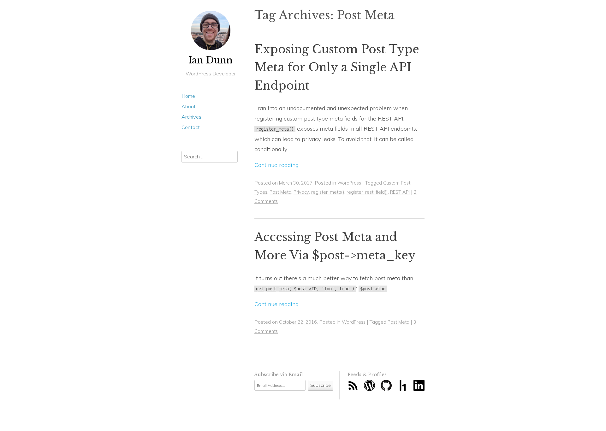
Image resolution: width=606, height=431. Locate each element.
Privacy (301, 192)
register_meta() (327, 192)
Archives (191, 117)
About (188, 106)
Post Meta (280, 192)
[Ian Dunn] (210, 30)
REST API (400, 192)
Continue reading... (277, 164)
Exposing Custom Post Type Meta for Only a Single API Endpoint (336, 67)
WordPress (349, 183)
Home (188, 96)
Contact (190, 127)
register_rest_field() (367, 192)
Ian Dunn (210, 60)
